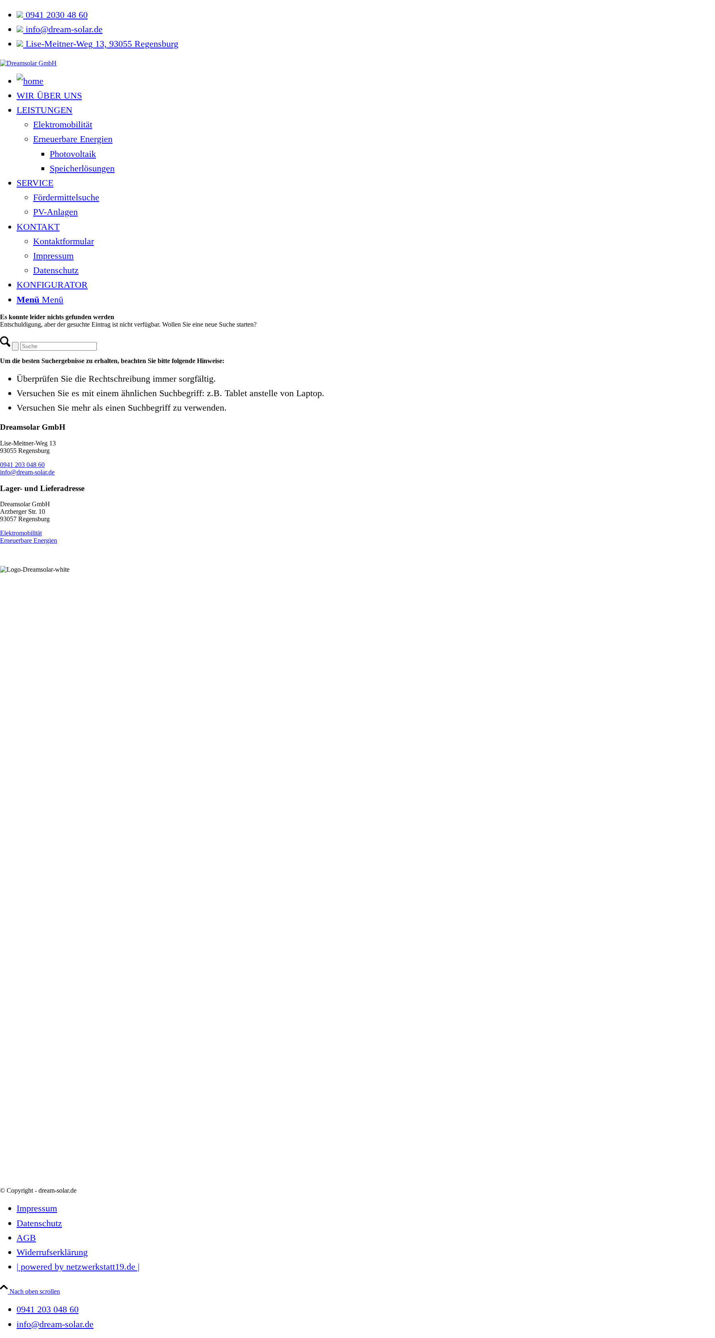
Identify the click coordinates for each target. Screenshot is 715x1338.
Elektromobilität (21, 533)
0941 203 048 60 (22, 464)
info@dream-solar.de (63, 29)
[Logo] (28, 63)
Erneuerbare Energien (28, 540)
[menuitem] (366, 14)
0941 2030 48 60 (55, 15)
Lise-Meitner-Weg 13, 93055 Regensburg (100, 44)
